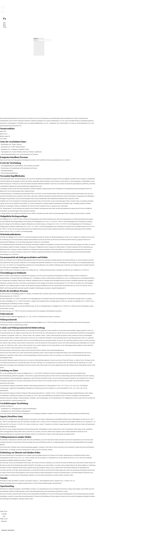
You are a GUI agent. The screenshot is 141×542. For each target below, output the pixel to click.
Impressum (4, 530)
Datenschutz (11, 530)
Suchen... (36, 38)
